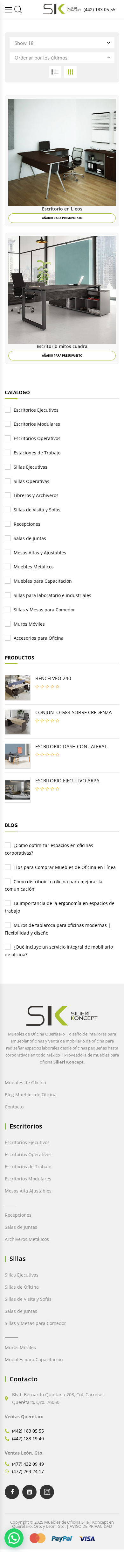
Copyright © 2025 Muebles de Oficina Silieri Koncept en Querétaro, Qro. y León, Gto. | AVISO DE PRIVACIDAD (62, 1524)
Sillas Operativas (31, 481)
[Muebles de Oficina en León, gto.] (18, 9)
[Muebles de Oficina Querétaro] (9, 9)
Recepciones (27, 524)
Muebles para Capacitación (43, 581)
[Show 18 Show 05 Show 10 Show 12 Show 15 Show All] (62, 42)
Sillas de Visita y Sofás (37, 510)
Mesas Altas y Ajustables (40, 553)
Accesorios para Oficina (39, 638)
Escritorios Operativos (37, 438)
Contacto (14, 1107)
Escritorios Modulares (37, 424)
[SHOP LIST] (55, 72)
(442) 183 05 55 (99, 9)
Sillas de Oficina (22, 1287)
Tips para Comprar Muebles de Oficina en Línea (65, 867)
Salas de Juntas (30, 538)
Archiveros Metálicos (27, 1239)
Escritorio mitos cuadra (62, 346)
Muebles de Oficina (25, 1082)
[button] (14, 1538)
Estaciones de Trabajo (37, 453)
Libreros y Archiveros (36, 495)
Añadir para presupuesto (62, 218)
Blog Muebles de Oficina (31, 1095)
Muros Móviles (29, 624)
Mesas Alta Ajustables (28, 1191)
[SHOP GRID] (70, 72)
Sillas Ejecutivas (30, 467)
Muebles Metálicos (34, 567)
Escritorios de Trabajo (28, 1167)
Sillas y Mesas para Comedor (44, 610)
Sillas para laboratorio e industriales (52, 595)
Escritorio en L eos (62, 209)
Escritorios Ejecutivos (36, 410)
